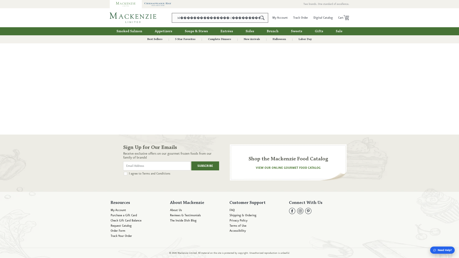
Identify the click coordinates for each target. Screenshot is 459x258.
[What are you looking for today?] (262, 18)
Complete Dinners (219, 39)
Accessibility (238, 231)
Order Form (118, 231)
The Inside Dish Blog (183, 220)
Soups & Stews (196, 31)
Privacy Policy (238, 220)
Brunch (272, 31)
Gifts (319, 31)
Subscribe (205, 166)
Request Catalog (121, 226)
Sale (339, 31)
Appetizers (163, 31)
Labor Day (305, 39)
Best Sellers (154, 39)
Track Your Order (121, 236)
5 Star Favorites (185, 39)
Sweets (296, 31)
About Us (176, 210)
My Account (118, 210)
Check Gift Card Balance (126, 220)
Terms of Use (238, 226)
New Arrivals (252, 39)
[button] (342, 18)
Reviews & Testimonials (185, 215)
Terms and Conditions (156, 173)
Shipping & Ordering (243, 215)
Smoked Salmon (129, 31)
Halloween (279, 39)
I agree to (149, 173)
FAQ (232, 210)
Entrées (227, 31)
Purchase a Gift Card (124, 215)
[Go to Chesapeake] (158, 4)
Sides (250, 31)
